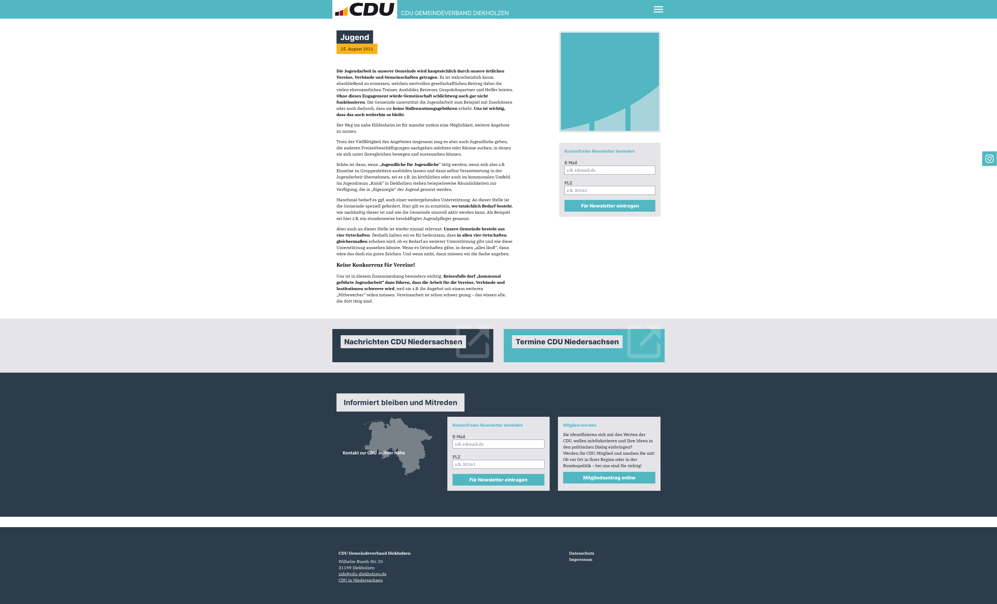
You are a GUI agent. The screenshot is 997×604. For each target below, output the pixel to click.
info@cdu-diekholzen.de (363, 573)
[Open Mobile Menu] (658, 9)
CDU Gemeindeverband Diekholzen (375, 553)
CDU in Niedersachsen (361, 580)
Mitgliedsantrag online (609, 477)
